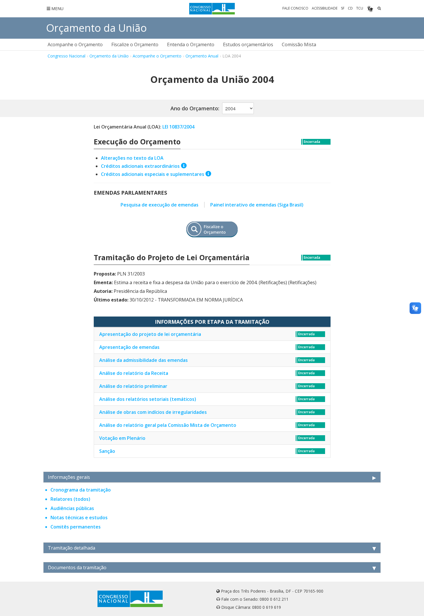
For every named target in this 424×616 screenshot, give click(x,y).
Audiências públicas (72, 508)
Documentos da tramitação (77, 567)
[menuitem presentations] (75, 44)
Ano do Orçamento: (194, 108)
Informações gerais (69, 477)
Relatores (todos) (70, 499)
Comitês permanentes (75, 527)
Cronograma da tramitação (80, 490)
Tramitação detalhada (71, 548)
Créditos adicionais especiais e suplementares (152, 174)
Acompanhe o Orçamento (157, 56)
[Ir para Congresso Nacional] (212, 8)
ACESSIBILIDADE (324, 8)
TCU (359, 8)
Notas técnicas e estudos (79, 517)
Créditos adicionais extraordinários (140, 166)
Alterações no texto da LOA (132, 158)
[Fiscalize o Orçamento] (212, 229)
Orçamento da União (96, 28)
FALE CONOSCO (295, 8)
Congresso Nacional (66, 56)
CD (350, 8)
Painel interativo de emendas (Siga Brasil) (256, 205)
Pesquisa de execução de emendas (159, 205)
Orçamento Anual (201, 56)
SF (342, 8)
